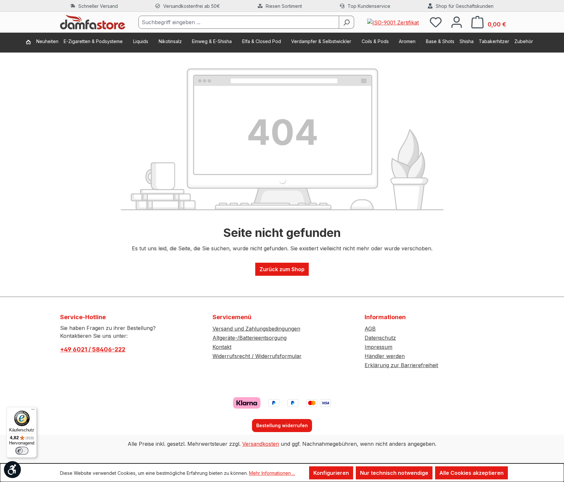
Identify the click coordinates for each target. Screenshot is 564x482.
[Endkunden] (31, 42)
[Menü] (33, 411)
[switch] (21, 451)
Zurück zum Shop (282, 269)
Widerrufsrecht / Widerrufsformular (257, 356)
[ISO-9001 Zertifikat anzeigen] (393, 22)
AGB (370, 328)
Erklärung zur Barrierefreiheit (401, 365)
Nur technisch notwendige (394, 473)
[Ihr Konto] (456, 22)
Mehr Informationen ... (272, 473)
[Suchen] (346, 22)
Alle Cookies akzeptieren (471, 473)
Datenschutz (380, 337)
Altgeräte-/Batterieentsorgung (249, 337)
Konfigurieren (331, 473)
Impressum (378, 347)
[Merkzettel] (435, 22)
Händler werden (385, 356)
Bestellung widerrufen (282, 425)
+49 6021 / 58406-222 (92, 349)
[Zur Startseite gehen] (92, 22)
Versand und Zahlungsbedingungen (256, 328)
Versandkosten (260, 444)
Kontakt (221, 347)
